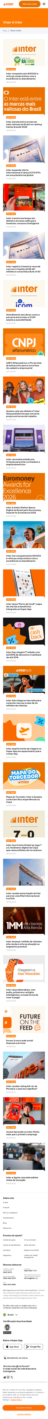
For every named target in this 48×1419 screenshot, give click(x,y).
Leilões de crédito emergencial (31, 1256)
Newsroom (7, 1228)
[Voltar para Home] (8, 4)
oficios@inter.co (31, 1278)
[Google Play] (33, 1347)
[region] (24, 1401)
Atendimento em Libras (17, 1358)
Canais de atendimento (12, 1245)
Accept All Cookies (24, 1408)
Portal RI (6, 1208)
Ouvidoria (6, 1250)
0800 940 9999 (9, 1284)
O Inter (5, 1202)
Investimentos (8, 1218)
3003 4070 (7, 1272)
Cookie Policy (16, 1400)
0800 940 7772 (30, 1271)
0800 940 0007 (9, 1278)
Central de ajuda (9, 1240)
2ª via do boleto (30, 1240)
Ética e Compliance (10, 1213)
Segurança (7, 1255)
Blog (5, 30)
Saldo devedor (29, 1245)
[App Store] (12, 1347)
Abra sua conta (30, 4)
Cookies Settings (24, 1414)
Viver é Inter (15, 30)
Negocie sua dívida (31, 1250)
